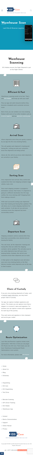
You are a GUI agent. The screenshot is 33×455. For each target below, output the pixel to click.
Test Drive (6, 392)
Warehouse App (8, 409)
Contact (5, 416)
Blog (4, 372)
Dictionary (6, 376)
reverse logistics (6, 116)
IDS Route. (26, 355)
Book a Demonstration (10, 419)
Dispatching (6, 383)
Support (5, 423)
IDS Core (5, 386)
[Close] (2, 453)
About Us (6, 369)
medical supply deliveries (10, 295)
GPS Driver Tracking (9, 403)
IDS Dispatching (8, 389)
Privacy (5, 429)
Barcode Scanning (8, 399)
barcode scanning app (23, 116)
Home (4, 366)
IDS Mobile (7, 98)
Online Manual (7, 426)
